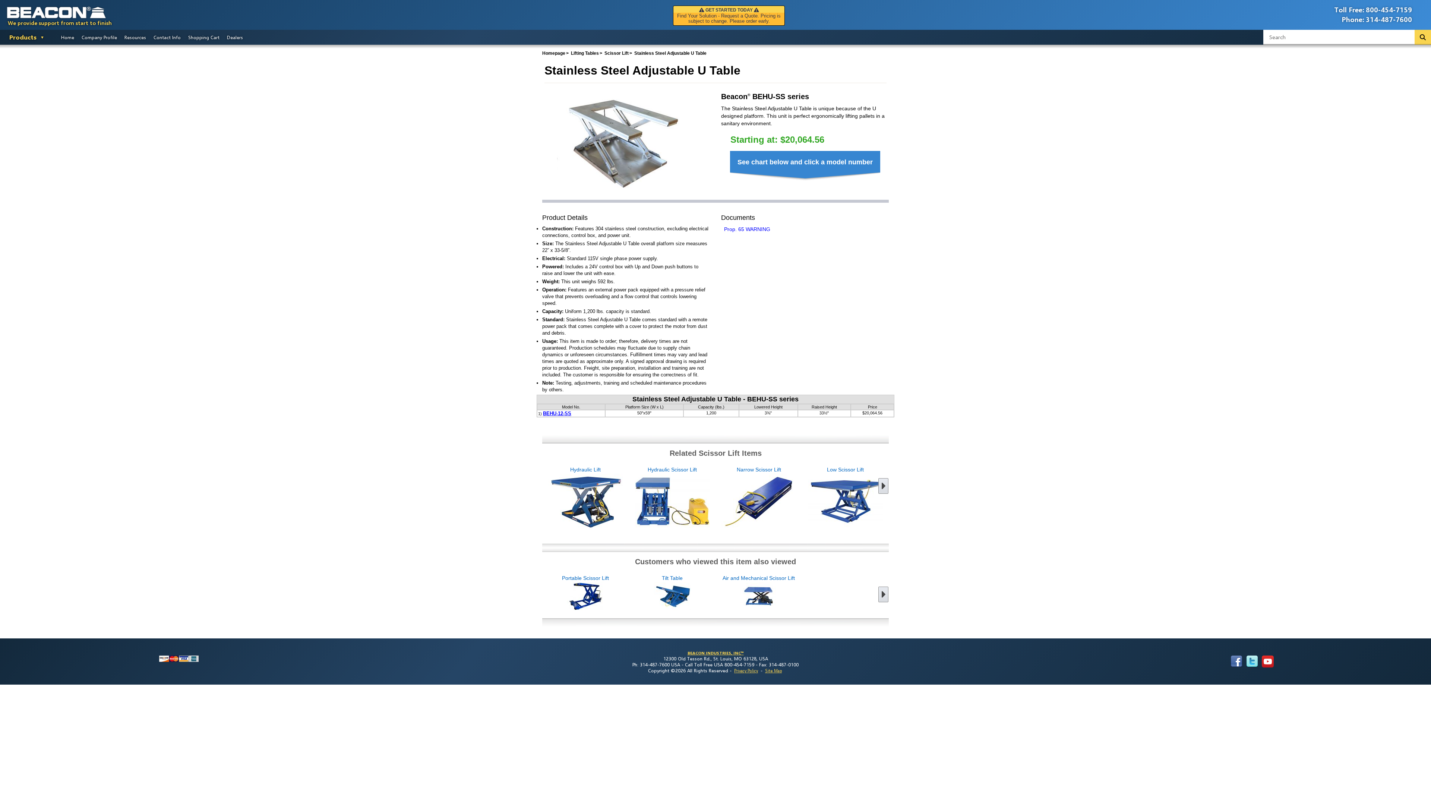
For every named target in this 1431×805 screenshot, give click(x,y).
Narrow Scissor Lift (759, 470)
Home (67, 37)
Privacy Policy (746, 670)
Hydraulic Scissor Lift (672, 470)
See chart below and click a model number (805, 162)
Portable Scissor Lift (585, 578)
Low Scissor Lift (845, 470)
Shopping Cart (203, 37)
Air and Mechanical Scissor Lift (759, 578)
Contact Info (167, 37)
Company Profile (99, 37)
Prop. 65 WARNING (747, 229)
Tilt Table (672, 578)
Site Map (773, 670)
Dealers (235, 37)
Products (23, 37)
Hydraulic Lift (585, 470)
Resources (135, 37)
